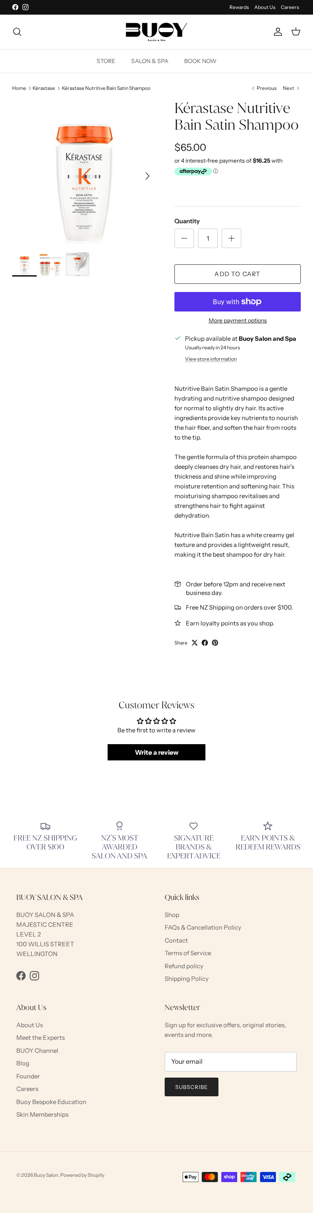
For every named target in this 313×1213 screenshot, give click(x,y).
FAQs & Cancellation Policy (203, 927)
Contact (176, 940)
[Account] (276, 32)
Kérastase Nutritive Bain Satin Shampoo (106, 88)
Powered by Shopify (82, 1175)
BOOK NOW (200, 61)
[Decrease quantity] (184, 238)
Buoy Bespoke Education (51, 1102)
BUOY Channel (37, 1050)
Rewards (239, 7)
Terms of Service (188, 953)
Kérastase (44, 88)
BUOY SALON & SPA (45, 915)
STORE (106, 61)
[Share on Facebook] (205, 643)
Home (19, 88)
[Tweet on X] (195, 643)
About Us (265, 7)
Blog (22, 1063)
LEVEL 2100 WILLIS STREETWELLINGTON (45, 944)
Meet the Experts (40, 1037)
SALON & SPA (149, 61)
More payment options (238, 320)
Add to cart (237, 274)
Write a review (157, 752)
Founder (28, 1076)
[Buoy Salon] (156, 32)
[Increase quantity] (231, 238)
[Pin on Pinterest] (215, 643)
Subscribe (191, 1087)
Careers (290, 7)
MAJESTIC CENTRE (44, 924)
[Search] (17, 32)
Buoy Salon (46, 1175)
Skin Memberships (42, 1114)
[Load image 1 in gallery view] (84, 172)
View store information (211, 359)
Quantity (187, 221)
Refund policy (184, 966)
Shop (172, 915)
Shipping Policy (187, 978)
